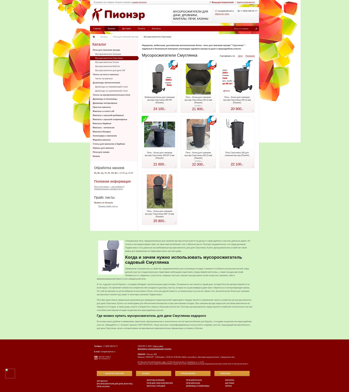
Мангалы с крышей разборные (108, 115)
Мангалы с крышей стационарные (110, 119)
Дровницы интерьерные (105, 103)
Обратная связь (222, 14)
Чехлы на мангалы (104, 78)
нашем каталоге (139, 2)
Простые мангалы (102, 107)
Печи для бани (193, 383)
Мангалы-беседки (102, 131)
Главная (97, 28)
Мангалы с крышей (156, 386)
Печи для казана (101, 152)
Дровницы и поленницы (105, 99)
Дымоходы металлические (106, 82)
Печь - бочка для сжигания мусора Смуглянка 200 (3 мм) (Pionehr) (237, 100)
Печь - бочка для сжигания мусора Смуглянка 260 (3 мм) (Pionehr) (198, 155)
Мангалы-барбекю (102, 123)
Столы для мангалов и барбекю (109, 144)
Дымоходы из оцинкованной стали (111, 91)
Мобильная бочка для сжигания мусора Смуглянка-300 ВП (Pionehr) (160, 100)
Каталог (111, 28)
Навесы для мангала (103, 148)
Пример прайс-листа (108, 206)
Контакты (156, 28)
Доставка (126, 28)
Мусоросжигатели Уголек (107, 62)
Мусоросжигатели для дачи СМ (110, 70)
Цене (240, 56)
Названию (250, 56)
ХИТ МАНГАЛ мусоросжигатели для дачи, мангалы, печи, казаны (115, 384)
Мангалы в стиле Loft (103, 111)
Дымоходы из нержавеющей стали (111, 87)
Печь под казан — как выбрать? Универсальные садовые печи (109, 187)
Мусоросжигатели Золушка (108, 54)
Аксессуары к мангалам (105, 136)
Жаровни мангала (102, 140)
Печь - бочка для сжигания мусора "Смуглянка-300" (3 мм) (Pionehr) (159, 214)
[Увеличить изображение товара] (175, 112)
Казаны (96, 156)
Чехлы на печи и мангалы (106, 74)
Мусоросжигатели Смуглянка (109, 58)
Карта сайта (158, 346)
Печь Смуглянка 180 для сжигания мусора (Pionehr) (237, 153)
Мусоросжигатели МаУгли (107, 66)
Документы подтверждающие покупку (154, 349)
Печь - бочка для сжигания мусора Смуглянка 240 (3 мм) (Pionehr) (198, 100)
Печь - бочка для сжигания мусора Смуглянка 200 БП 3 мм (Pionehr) (159, 155)
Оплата (141, 28)
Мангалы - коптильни (103, 127)
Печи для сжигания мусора (106, 50)
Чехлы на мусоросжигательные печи (111, 95)
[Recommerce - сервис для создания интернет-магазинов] (96, 359)
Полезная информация (112, 181)
